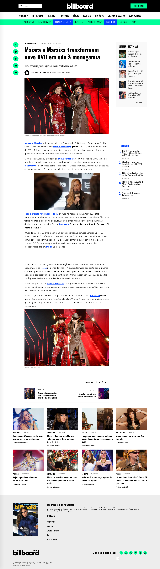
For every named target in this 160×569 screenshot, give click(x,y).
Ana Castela (120, 432)
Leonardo (64, 224)
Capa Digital (29, 22)
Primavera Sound (95, 22)
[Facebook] (121, 553)
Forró (118, 474)
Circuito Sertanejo (63, 22)
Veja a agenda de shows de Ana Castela (130, 437)
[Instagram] (126, 553)
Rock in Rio (110, 22)
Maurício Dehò (123, 487)
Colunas (65, 15)
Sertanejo (16, 432)
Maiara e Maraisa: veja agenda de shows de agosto (97, 479)
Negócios (99, 15)
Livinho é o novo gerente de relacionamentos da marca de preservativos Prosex (135, 84)
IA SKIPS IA (79, 22)
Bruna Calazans (39, 73)
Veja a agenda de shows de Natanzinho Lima (25, 479)
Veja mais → (140, 102)
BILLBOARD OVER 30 (116, 15)
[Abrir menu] (14, 6)
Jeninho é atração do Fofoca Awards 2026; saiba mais (135, 95)
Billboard (95, 295)
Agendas (123, 22)
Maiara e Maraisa (30, 43)
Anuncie (50, 526)
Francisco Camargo (21, 443)
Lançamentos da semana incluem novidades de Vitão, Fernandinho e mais (97, 439)
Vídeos (76, 15)
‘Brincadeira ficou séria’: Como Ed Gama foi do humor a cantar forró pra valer (131, 480)
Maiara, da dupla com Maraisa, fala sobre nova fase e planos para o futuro (61, 439)
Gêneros (51, 15)
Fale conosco (52, 539)
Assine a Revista (53, 530)
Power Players (44, 22)
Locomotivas (135, 15)
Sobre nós (51, 521)
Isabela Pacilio (89, 484)
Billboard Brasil (123, 443)
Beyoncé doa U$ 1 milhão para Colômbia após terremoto (136, 73)
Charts (22, 15)
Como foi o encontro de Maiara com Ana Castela (87, 395)
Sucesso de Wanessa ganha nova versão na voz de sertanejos (28, 437)
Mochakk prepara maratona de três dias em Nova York (135, 53)
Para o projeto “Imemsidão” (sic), (41, 213)
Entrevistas (37, 15)
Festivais (87, 15)
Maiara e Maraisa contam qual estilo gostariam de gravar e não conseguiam (47, 395)
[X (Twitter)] (131, 553)
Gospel (84, 432)
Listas (133, 22)
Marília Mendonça (62, 146)
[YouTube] (135, 553)
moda (49, 246)
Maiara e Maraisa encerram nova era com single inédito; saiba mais (62, 480)
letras (44, 267)
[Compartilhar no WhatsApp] (16, 58)
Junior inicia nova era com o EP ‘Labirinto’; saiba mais (134, 63)
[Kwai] (145, 553)
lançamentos (31, 165)
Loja (48, 535)
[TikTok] (140, 553)
